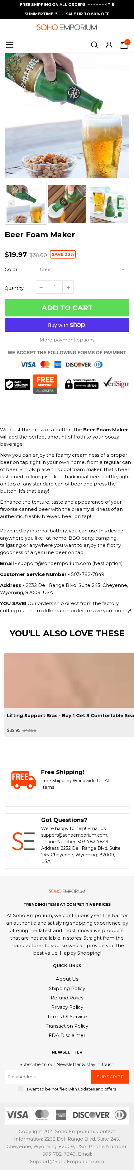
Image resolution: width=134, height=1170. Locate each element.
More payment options (67, 340)
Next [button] (122, 204)
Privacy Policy (67, 1007)
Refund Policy (67, 998)
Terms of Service (67, 1016)
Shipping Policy (67, 988)
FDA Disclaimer (67, 1035)
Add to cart (67, 308)
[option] (67, 115)
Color (11, 269)
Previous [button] (11, 204)
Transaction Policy (67, 1026)
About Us (67, 979)
